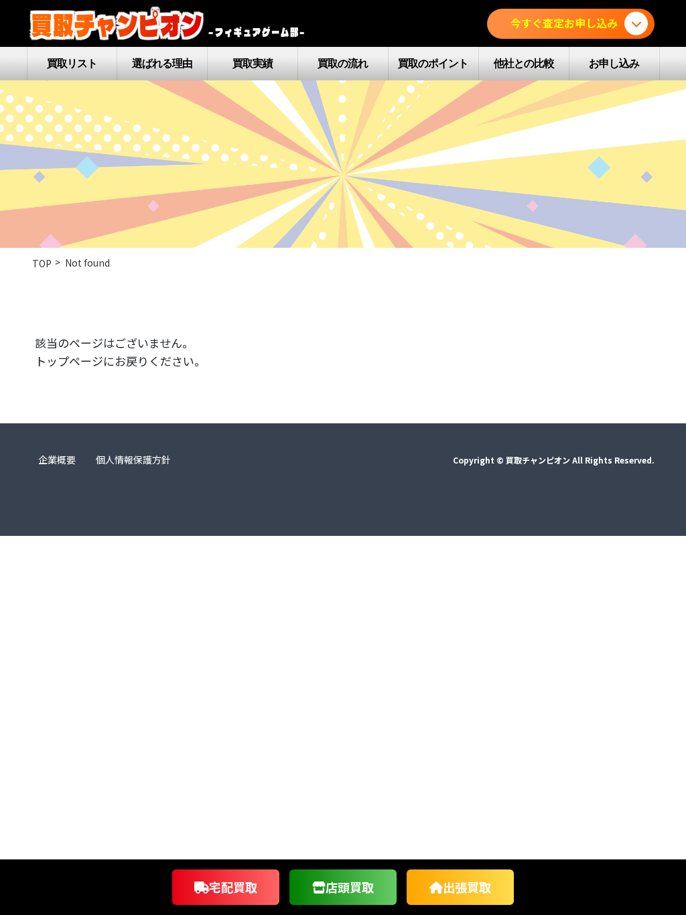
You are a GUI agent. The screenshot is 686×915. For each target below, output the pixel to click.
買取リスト (72, 63)
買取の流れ (343, 63)
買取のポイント (433, 63)
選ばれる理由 (162, 63)
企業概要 (57, 459)
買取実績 (252, 63)
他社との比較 (524, 63)
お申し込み (614, 63)
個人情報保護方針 (133, 459)
